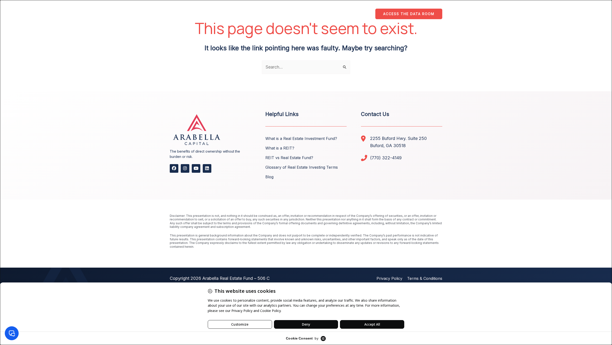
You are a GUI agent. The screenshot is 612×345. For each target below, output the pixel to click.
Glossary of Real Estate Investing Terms (301, 167)
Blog (269, 176)
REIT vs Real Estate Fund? (289, 157)
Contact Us (355, 14)
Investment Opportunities (308, 14)
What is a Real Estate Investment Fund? (301, 138)
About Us (262, 14)
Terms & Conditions (424, 278)
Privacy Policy (389, 278)
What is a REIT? (279, 148)
